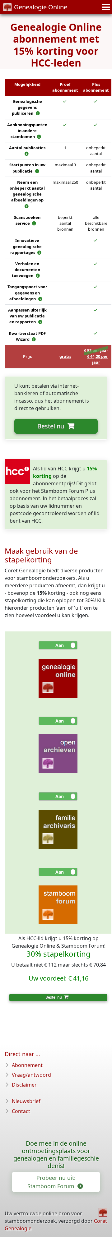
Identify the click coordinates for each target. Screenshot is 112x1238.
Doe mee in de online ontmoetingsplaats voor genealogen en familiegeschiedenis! (56, 1154)
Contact (21, 1111)
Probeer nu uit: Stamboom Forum (51, 1181)
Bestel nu (51, 426)
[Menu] (105, 7)
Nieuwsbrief (26, 1101)
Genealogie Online (40, 7)
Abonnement (27, 1065)
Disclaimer (24, 1084)
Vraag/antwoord (31, 1074)
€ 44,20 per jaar (97, 359)
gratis (65, 356)
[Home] (103, 1212)
